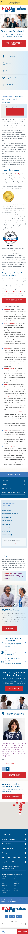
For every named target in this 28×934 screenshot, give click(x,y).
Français (4, 888)
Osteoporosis (7, 430)
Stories (8, 71)
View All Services (9, 543)
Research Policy (13, 926)
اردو (15, 888)
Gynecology (6, 517)
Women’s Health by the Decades (14, 300)
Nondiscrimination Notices (7, 923)
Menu (3, 932)
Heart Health (7, 348)
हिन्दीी (15, 885)
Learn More (10, 628)
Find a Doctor (14, 688)
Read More (10, 763)
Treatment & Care (7, 96)
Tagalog (16, 883)
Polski (3, 881)
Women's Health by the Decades (14, 292)
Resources (9, 84)
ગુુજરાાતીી (16, 890)
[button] (22, 931)
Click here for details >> (14, 3)
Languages (16, 923)
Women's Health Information (11, 492)
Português (17, 879)
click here (14, 901)
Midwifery (6, 396)
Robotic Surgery (8, 446)
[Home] (14, 9)
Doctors (8, 63)
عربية (3, 883)
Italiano (16, 881)
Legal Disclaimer (22, 923)
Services (4, 484)
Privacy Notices (14, 921)
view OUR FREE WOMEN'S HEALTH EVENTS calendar (15, 111)
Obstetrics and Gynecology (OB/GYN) (13, 412)
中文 (15, 876)
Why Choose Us (11, 78)
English (4, 892)
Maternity (6, 384)
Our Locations (11, 56)
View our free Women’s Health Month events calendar (14, 43)
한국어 (3, 879)
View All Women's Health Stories (14, 775)
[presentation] (14, 754)
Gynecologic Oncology (9, 323)
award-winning (16, 174)
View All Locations (12, 796)
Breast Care (7, 309)
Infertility (5, 524)
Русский (4, 885)
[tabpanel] (14, 729)
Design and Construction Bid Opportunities (10, 867)
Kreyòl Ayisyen (6, 890)
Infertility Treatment (9, 368)
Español (4, 876)
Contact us (8, 573)
